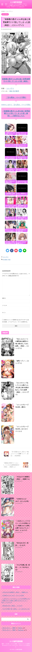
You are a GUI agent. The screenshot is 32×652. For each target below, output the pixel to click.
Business (21, 630)
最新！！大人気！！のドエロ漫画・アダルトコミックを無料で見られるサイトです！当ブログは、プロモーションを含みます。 (16, 645)
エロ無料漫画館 (16, 2)
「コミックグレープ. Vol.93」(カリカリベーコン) (22, 429)
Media (20, 628)
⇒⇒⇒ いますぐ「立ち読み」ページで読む (16, 105)
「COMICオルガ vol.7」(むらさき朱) (12, 595)
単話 (10, 91)
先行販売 (16, 91)
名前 (4, 298)
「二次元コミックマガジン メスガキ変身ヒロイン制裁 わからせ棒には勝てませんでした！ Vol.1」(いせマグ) (22, 525)
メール (4, 305)
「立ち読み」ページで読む (16, 97)
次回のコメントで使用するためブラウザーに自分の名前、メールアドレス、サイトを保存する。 (15, 320)
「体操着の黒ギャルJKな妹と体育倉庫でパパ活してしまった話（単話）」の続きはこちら (16, 113)
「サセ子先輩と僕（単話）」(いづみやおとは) (22, 567)
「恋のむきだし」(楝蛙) (8, 628)
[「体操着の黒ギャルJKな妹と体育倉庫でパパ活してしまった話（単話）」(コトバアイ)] (20, 250)
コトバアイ (10, 88)
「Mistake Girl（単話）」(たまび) (11, 605)
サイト (4, 312)
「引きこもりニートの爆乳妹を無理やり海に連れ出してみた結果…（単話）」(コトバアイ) (22, 343)
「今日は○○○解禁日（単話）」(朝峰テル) (14, 592)
